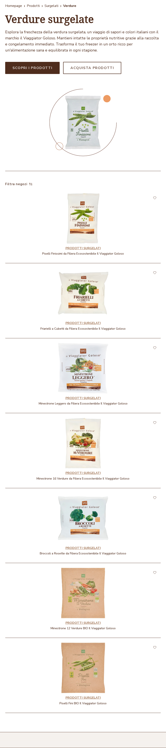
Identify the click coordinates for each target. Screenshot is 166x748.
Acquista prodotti (92, 68)
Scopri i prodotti (32, 68)
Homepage (13, 6)
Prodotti (33, 6)
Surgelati (51, 6)
